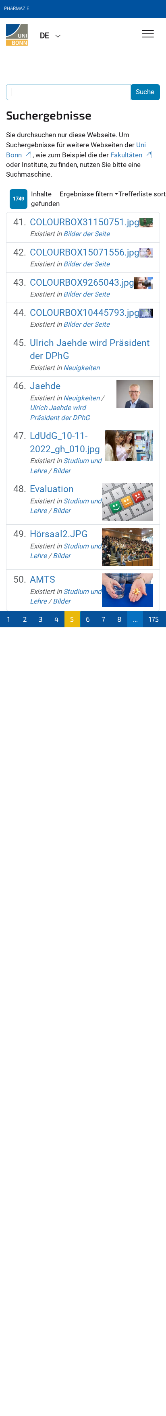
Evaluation (52, 489)
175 (154, 619)
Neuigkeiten (81, 368)
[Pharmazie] (17, 35)
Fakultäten (126, 155)
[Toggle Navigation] (148, 34)
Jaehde (45, 386)
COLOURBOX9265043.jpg (82, 282)
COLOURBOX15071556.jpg (84, 252)
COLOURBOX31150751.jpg (84, 222)
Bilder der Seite (86, 234)
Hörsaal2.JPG (59, 534)
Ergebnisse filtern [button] (86, 194)
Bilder (62, 471)
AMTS (42, 579)
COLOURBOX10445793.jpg (84, 312)
